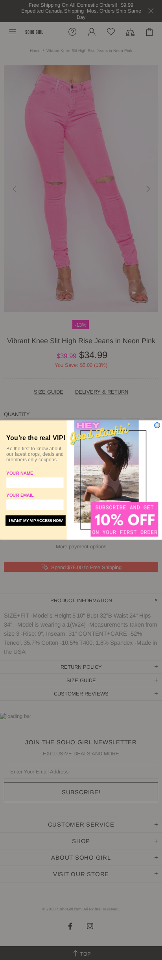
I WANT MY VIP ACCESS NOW (36, 520)
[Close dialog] (157, 425)
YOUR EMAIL (19, 495)
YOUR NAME (19, 473)
